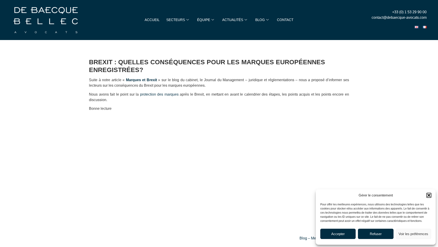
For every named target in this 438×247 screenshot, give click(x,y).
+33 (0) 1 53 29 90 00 (409, 12)
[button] (429, 195)
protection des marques (159, 94)
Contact (285, 20)
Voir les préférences (413, 234)
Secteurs (175, 20)
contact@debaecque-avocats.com (399, 17)
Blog (260, 20)
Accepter (338, 234)
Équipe (203, 20)
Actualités (232, 20)
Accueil (152, 20)
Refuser (376, 234)
